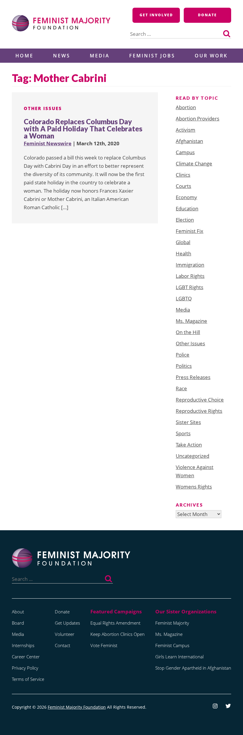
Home (24, 55)
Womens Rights (194, 486)
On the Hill (188, 332)
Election (185, 219)
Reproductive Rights (199, 410)
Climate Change (194, 163)
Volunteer (64, 634)
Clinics (183, 174)
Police (182, 354)
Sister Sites (188, 422)
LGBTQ (184, 298)
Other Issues (43, 108)
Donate (207, 14)
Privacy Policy (25, 668)
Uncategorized (192, 455)
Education (187, 208)
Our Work (211, 55)
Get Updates (67, 623)
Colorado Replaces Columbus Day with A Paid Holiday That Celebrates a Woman (83, 128)
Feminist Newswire (47, 143)
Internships (23, 645)
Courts (183, 186)
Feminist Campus (172, 645)
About (18, 612)
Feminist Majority (172, 623)
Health (183, 253)
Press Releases (193, 377)
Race (181, 388)
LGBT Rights (189, 287)
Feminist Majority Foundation (77, 707)
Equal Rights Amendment (115, 623)
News (61, 55)
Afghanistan (189, 141)
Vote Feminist (103, 645)
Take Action (189, 444)
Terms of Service (28, 679)
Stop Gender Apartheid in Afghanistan (193, 668)
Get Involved (156, 14)
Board (18, 623)
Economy (186, 197)
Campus (185, 152)
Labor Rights (190, 276)
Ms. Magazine (191, 320)
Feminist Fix (189, 231)
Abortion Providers (197, 118)
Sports (183, 433)
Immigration (190, 264)
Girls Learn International (179, 657)
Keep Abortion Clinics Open (117, 634)
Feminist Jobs (152, 55)
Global (183, 242)
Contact (62, 645)
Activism (185, 129)
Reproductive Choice (200, 399)
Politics (184, 365)
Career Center (26, 657)
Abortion (186, 107)
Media (100, 55)
